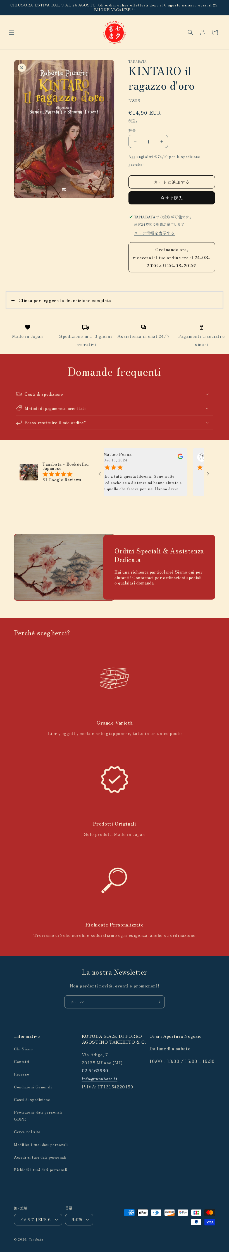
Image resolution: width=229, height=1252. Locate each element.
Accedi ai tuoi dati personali (40, 1157)
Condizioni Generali (33, 1087)
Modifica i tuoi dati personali (41, 1144)
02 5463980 (96, 1070)
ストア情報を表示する (154, 233)
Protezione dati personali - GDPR (39, 1115)
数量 (132, 130)
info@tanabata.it (100, 1078)
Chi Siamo (23, 1048)
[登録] (158, 1001)
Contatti (21, 1061)
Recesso (21, 1074)
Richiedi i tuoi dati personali (40, 1169)
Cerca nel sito (27, 1131)
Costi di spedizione (32, 1099)
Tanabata (36, 1239)
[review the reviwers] (166, 457)
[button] (12, 32)
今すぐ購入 (172, 198)
